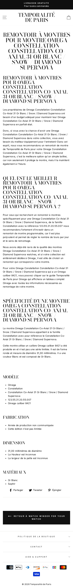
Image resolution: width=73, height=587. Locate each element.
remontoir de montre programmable (23, 233)
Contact (36, 547)
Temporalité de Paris (36, 17)
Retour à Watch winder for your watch (39, 517)
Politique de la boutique (36, 536)
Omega (23, 279)
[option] (36, 5)
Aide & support (36, 557)
